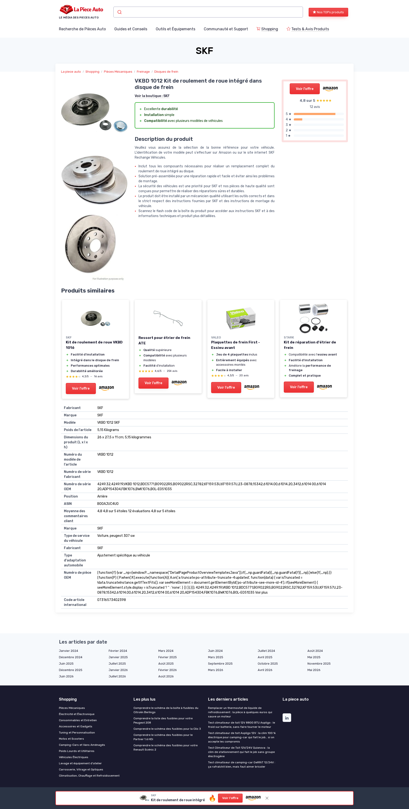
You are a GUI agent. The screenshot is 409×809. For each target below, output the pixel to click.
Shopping (269, 29)
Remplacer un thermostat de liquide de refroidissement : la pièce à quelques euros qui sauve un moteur (240, 712)
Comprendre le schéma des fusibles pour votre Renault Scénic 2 (165, 747)
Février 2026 (167, 670)
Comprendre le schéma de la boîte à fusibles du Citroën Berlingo (165, 710)
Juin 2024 (215, 651)
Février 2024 (118, 651)
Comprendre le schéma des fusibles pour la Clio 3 (167, 728)
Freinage (143, 71)
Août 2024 (315, 651)
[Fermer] (267, 798)
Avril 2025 (265, 657)
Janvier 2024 (68, 651)
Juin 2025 (66, 663)
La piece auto (71, 71)
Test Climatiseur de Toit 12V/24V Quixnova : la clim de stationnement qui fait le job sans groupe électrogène (241, 752)
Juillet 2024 (266, 651)
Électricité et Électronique (76, 714)
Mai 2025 (313, 657)
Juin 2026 (66, 676)
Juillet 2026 (117, 676)
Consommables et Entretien (78, 720)
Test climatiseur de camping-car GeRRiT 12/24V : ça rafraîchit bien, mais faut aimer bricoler (241, 764)
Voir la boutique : (152, 96)
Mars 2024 (165, 651)
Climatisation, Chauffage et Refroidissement (89, 775)
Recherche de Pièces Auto (82, 29)
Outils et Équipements (175, 29)
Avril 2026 (265, 670)
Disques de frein (166, 71)
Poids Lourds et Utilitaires (76, 751)
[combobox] (208, 12)
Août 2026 (166, 676)
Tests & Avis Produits (310, 29)
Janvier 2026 (118, 670)
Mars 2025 (215, 657)
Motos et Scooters (71, 738)
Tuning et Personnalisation (77, 732)
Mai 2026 (313, 670)
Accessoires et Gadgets (75, 726)
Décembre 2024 (70, 657)
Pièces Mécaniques (118, 71)
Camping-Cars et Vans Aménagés (82, 745)
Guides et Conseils (130, 29)
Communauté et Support (226, 29)
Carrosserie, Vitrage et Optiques (81, 769)
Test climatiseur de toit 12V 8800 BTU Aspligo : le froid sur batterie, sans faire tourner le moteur (241, 725)
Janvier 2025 (118, 657)
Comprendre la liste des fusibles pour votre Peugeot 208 (163, 720)
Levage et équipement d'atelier (80, 763)
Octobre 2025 (268, 663)
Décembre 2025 (70, 670)
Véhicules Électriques (73, 757)
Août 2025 (166, 663)
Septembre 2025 (220, 663)
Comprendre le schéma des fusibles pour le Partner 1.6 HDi (163, 737)
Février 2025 (167, 657)
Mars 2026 (215, 670)
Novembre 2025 (319, 663)
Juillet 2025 (117, 663)
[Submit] (119, 12)
